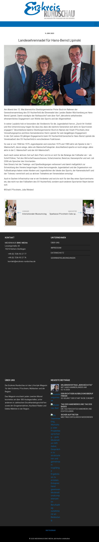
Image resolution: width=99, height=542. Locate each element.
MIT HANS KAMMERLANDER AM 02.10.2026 (76, 387)
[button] (96, 24)
